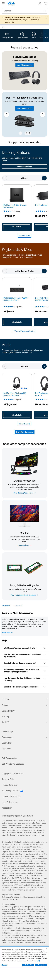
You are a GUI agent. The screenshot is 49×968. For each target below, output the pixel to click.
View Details (17, 227)
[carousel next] (42, 114)
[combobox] (24, 11)
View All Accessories (24, 65)
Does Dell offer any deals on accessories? (20, 663)
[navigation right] (44, 178)
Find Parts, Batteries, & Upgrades (23, 595)
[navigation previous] (4, 178)
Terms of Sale (8, 779)
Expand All (6, 605)
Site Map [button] (5, 717)
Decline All (28, 965)
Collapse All (18, 605)
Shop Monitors (23, 545)
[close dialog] (45, 17)
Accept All (41, 965)
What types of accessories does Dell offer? (20, 648)
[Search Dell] (44, 10)
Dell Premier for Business (13, 764)
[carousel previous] (6, 114)
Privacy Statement (9, 785)
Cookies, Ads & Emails (11, 796)
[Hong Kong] (3, 27)
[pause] (20, 133)
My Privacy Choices (10, 791)
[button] (40, 3)
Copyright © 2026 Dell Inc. (13, 773)
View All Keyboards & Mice (24, 331)
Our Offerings (7, 731)
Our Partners (7, 743)
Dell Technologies (9, 758)
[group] (24, 114)
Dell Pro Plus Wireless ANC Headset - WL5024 (14, 394)
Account (5, 699)
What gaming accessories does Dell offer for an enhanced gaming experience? (22, 670)
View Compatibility (24, 166)
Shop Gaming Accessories (23, 493)
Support (5, 705)
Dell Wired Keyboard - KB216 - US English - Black (15, 299)
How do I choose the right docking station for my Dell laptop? (22, 679)
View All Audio (24, 424)
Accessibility (7, 808)
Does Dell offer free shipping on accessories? (21, 687)
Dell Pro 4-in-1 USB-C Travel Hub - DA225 (14, 206)
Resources (6, 749)
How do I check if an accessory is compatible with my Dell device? (22, 655)
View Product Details (24, 108)
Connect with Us (8, 711)
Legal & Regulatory (10, 802)
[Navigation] (3, 3)
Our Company (7, 737)
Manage (4, 965)
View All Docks (24, 236)
